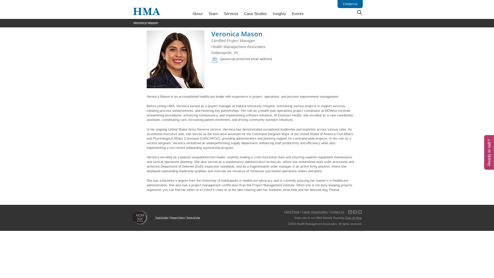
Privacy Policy (177, 217)
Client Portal (291, 212)
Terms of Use (193, 217)
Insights (279, 14)
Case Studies (255, 14)
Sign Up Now (353, 218)
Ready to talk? (489, 152)
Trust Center (161, 217)
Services (231, 14)
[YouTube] (360, 212)
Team (213, 14)
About (198, 14)
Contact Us (337, 212)
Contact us (350, 4)
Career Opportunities (315, 212)
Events (298, 14)
